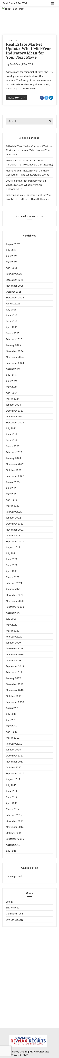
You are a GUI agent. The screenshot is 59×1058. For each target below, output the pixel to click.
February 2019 (14, 672)
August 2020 (13, 612)
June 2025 (11, 315)
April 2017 (12, 803)
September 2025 (15, 297)
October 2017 (13, 767)
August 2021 (13, 547)
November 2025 (15, 285)
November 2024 (15, 356)
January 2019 (13, 678)
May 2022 (11, 493)
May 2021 (11, 565)
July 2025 (11, 309)
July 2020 (11, 618)
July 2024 (11, 374)
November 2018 (15, 690)
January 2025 (13, 345)
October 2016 (13, 832)
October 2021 (13, 535)
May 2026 (11, 261)
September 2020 (15, 606)
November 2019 (15, 654)
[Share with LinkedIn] (51, 98)
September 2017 (15, 773)
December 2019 (14, 648)
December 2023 (14, 410)
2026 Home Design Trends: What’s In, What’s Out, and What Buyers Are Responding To (26, 184)
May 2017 (11, 797)
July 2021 (11, 553)
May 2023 (11, 440)
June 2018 (11, 719)
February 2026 (14, 273)
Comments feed (14, 913)
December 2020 (14, 594)
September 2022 (15, 475)
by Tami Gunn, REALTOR (20, 64)
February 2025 (14, 339)
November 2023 (15, 416)
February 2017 (14, 815)
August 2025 (13, 303)
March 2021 (12, 577)
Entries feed (12, 907)
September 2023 (15, 422)
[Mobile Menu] (52, 3)
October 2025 (13, 291)
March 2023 (12, 446)
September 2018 (15, 702)
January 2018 (13, 749)
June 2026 (11, 255)
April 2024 (12, 392)
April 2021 (12, 571)
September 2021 (15, 541)
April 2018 (12, 731)
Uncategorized (14, 876)
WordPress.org (14, 919)
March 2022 (12, 505)
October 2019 (13, 660)
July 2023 (11, 428)
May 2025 (11, 321)
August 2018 (13, 707)
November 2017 (15, 761)
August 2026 (13, 244)
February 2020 (14, 636)
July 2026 (11, 250)
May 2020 (11, 624)
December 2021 (14, 523)
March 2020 (12, 630)
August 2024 (13, 368)
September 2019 (15, 666)
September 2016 (15, 838)
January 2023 (13, 458)
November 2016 (15, 826)
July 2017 (11, 785)
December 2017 (14, 755)
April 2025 (12, 327)
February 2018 (14, 743)
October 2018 (13, 696)
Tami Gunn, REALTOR (14, 3)
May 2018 (11, 725)
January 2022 (13, 517)
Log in (9, 901)
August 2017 (13, 779)
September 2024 (15, 362)
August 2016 (13, 844)
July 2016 (11, 850)
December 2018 (14, 684)
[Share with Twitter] (46, 98)
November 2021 (15, 529)
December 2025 (14, 279)
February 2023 (14, 452)
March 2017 (12, 809)
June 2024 (11, 380)
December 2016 (14, 821)
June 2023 (11, 434)
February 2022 (14, 511)
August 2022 (13, 481)
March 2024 (12, 398)
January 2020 (13, 642)
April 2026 (12, 267)
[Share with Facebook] (42, 98)
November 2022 (15, 464)
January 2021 (13, 588)
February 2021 (14, 583)
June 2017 (11, 791)
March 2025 (12, 333)
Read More (15, 98)
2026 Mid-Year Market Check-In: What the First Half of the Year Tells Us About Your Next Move (29, 150)
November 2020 (15, 600)
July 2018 (11, 713)
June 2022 (11, 487)
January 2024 (13, 404)
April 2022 (12, 499)
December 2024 (14, 351)
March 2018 (12, 737)
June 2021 (11, 559)
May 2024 (11, 386)
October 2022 (13, 470)
